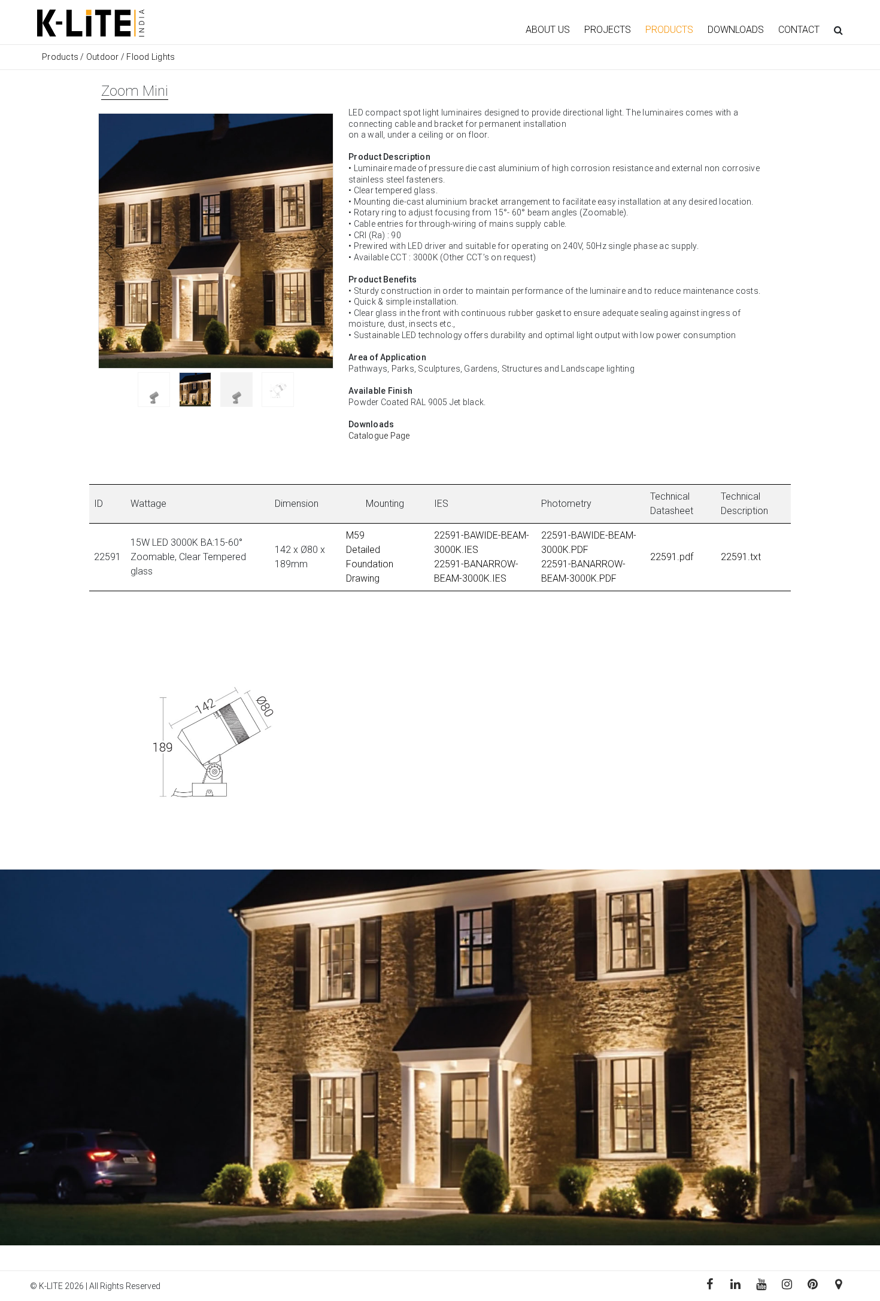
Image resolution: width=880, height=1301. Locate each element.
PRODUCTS (669, 29)
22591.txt (741, 557)
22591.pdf (671, 557)
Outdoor (102, 57)
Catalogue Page (379, 435)
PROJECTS (607, 29)
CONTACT (799, 29)
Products (61, 57)
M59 (355, 535)
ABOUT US (548, 29)
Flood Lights (150, 57)
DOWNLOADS (736, 29)
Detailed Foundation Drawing (369, 564)
